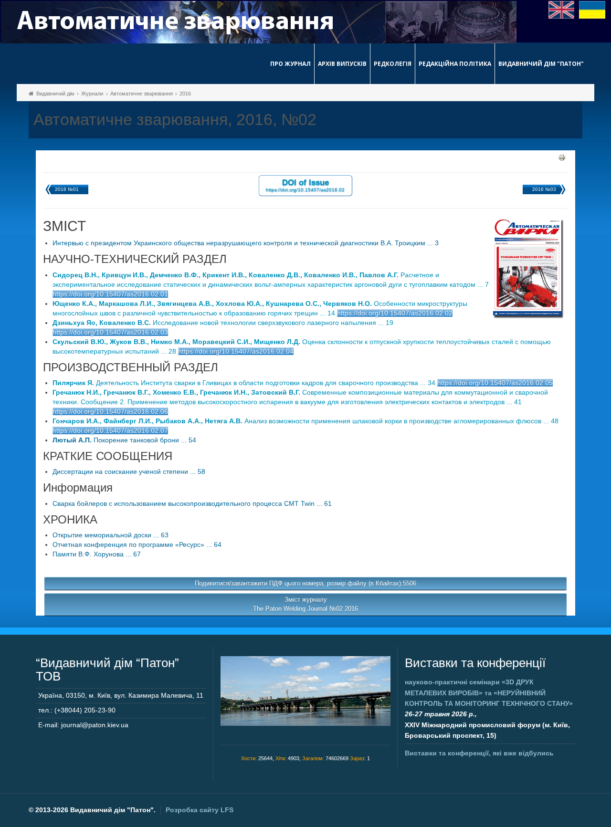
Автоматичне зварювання (141, 93)
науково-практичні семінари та (489, 692)
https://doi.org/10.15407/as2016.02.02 (395, 313)
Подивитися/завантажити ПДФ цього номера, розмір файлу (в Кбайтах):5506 (305, 583)
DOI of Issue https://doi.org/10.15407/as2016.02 (305, 185)
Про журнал (290, 64)
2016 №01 (67, 189)
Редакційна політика (455, 64)
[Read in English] (561, 9)
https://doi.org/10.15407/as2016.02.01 (110, 294)
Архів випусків (342, 64)
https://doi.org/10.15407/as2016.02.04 (236, 351)
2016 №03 (544, 189)
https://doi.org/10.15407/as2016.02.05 (495, 383)
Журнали (92, 93)
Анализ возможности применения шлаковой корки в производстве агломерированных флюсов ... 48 (305, 421)
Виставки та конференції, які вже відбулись (479, 753)
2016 (185, 93)
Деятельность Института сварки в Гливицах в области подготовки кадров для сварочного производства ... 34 (245, 383)
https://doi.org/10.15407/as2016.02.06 (110, 411)
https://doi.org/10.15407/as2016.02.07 (110, 430)
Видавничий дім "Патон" (541, 64)
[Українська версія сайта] (592, 9)
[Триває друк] (562, 157)
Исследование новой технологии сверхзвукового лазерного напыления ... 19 (223, 322)
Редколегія (392, 64)
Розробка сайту (199, 810)
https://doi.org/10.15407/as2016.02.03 (110, 332)
